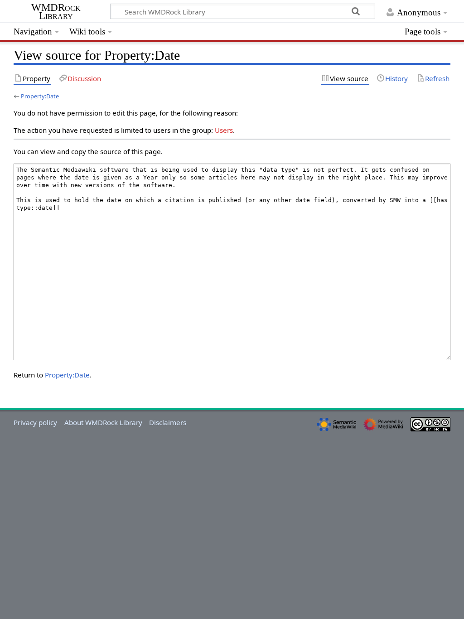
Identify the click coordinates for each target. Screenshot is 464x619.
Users (224, 130)
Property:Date (40, 96)
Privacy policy (35, 422)
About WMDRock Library (103, 422)
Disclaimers (167, 422)
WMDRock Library (56, 12)
